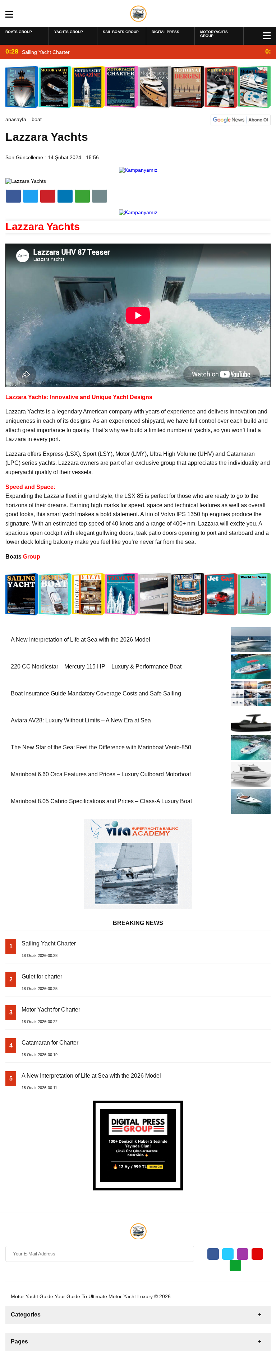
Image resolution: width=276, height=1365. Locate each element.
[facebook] (13, 196)
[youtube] (257, 1254)
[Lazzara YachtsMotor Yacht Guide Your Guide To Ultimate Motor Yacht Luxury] (138, 13)
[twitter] (30, 196)
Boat (37, 119)
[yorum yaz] (99, 196)
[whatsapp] (235, 1265)
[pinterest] (65, 196)
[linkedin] (48, 196)
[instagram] (242, 1254)
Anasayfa (15, 119)
